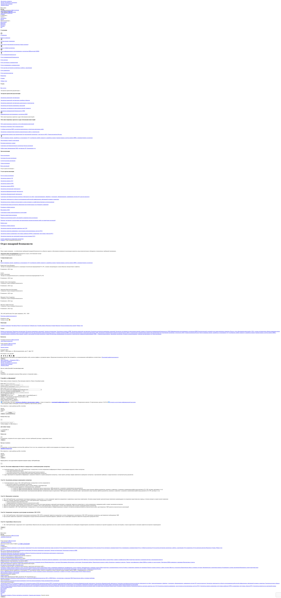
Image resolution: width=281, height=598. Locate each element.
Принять (3, 358)
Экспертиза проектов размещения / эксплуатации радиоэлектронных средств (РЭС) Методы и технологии (68, 559)
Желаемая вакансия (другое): (8, 392)
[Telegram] (3, 356)
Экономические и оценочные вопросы (212, 567)
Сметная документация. (50, 331)
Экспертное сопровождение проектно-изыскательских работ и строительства (118, 332)
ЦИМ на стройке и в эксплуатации (152, 562)
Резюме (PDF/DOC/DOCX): (7, 394)
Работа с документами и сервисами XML (62, 578)
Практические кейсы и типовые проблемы (84, 578)
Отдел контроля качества (199, 547)
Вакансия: (3, 391)
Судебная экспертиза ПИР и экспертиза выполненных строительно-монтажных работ (77, 332)
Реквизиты (209, 547)
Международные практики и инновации (136, 559)
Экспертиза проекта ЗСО (19, 583)
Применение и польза (22, 562)
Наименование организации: (8, 386)
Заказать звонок (4, 347)
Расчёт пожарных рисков (39, 571)
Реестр (2, 19)
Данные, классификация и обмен (134, 562)
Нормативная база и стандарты (53, 562)
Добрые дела (79, 325)
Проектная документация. (19, 331)
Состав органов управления (24, 547)
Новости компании (12, 547)
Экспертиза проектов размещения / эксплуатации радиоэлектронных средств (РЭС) (179, 586)
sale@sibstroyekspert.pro (6, 344)
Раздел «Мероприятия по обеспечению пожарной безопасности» (17, 571)
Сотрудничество (25, 325)
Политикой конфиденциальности (110, 357)
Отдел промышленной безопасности (84, 547)
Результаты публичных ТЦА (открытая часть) (12, 565)
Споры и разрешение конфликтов (55, 567)
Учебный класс (33, 325)
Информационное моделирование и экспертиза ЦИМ (184, 331)
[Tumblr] (12, 356)
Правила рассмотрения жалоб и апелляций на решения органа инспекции (36, 586)
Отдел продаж (97, 547)
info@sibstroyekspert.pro (7, 341)
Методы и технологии (175, 567)
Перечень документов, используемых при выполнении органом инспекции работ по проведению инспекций (82, 586)
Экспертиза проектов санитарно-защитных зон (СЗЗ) (144, 586)
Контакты (3, 24)
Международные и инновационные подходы (111, 567)
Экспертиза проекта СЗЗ (7, 583)
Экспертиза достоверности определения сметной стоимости (131, 331)
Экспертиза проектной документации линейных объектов (15, 553)
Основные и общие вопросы (8, 567)
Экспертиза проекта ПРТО (46, 583)
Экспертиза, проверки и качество (117, 562)
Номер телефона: (5, 385)
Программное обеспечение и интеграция (71, 562)
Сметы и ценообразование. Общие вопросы (12, 557)
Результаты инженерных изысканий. (35, 331)
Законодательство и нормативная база (10, 559)
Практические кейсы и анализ (103, 559)
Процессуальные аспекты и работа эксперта (158, 567)
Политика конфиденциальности (9, 316)
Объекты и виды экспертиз (22, 567)
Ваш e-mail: (3, 388)
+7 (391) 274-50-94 (24, 543)
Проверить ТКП (15, 360)
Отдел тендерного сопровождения (109, 547)
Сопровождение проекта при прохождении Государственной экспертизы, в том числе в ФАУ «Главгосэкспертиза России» (169, 332)
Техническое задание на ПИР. (64, 331)
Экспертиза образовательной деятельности (106, 583)
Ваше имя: (3, 383)
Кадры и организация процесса (155, 559)
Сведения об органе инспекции (18, 580)
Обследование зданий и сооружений (25, 334)
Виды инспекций (54, 580)
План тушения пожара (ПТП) (75, 571)
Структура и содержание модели (36, 562)
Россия (2, 534)
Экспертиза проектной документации (81, 331)
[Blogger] (14, 356)
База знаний (4, 22)
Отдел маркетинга (188, 547)
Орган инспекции (65, 325)
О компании (8, 325)
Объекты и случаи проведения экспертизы (30, 559)
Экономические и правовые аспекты (91, 567)
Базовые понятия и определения (9, 562)
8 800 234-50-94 (15, 10)
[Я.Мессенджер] (1, 356)
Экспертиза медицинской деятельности (63, 583)
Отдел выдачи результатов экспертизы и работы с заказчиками (168, 547)
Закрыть (3, 413)
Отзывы (3, 26)
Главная (3, 14)
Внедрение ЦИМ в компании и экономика (172, 562)
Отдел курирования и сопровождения (128, 547)
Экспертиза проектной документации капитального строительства (47, 553)
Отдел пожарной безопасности (67, 547)
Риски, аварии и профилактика (118, 559)
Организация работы (86, 562)
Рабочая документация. (6, 331)
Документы (3, 18)
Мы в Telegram (5, 360)
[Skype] (10, 356)
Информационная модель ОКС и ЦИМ (42, 578)
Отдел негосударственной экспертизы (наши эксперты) (45, 547)
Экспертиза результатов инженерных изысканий (103, 331)
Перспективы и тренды (189, 562)
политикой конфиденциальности (60, 402)
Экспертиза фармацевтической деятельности (84, 583)
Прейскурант (113, 586)
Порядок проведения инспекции (9, 586)
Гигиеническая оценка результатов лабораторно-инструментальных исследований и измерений (64, 584)
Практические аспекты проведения (38, 567)
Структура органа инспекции (33, 580)
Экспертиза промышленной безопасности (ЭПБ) (158, 331)
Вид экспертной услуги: (7, 389)
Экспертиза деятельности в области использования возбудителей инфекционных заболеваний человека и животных (236, 583)
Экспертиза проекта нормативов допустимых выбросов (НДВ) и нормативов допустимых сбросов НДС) (226, 586)
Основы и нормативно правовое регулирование (135, 567)
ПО (1, 27)
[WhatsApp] (7, 356)
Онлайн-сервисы (41, 325)
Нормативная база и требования (24, 578)
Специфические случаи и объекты (73, 567)
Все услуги (3, 550)
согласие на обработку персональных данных (27, 402)
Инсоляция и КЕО (107, 584)
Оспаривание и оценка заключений (231, 567)
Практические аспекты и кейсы (100, 562)
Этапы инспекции (45, 580)
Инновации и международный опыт (249, 567)
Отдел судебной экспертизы (145, 547)
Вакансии (3, 23)
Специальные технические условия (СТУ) (57, 571)
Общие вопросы (87, 571)
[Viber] (5, 356)
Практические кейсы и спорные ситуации (191, 567)
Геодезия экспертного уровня (42, 334)
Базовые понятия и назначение (8, 578)
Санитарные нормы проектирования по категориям (125, 584)
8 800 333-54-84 (12, 12)
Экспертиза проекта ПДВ (32, 583)
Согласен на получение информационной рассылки (123, 402)
